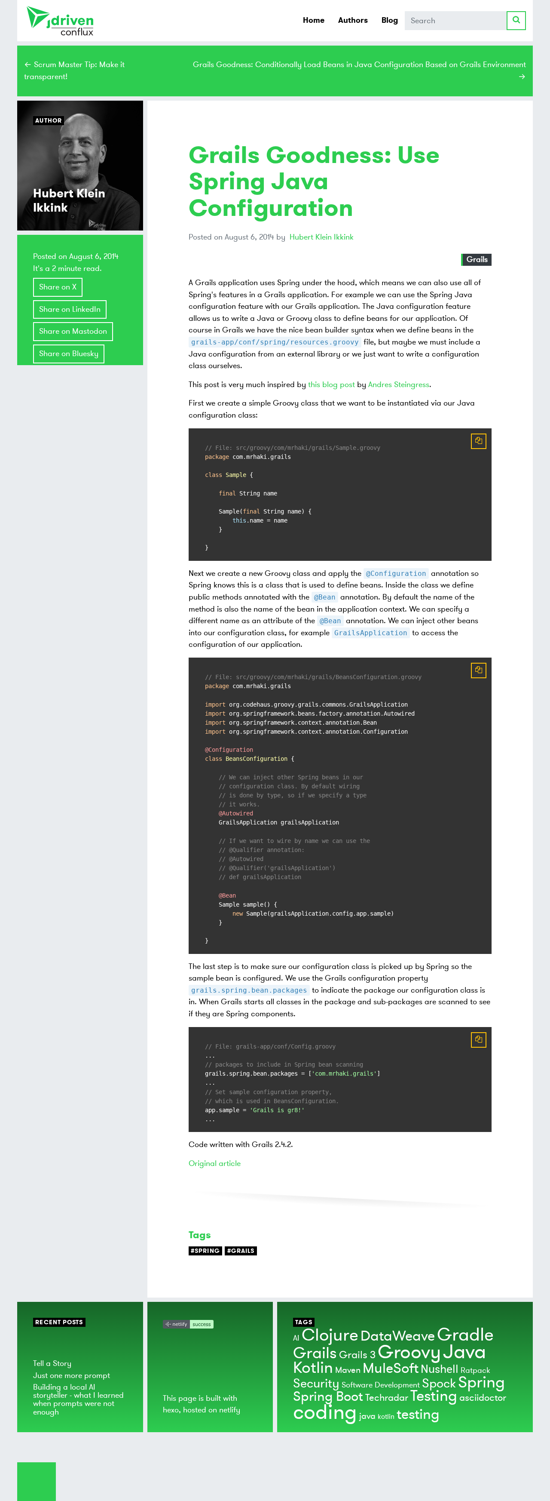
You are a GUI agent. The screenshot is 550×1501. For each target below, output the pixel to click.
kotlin (386, 1416)
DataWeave (398, 1336)
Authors (353, 20)
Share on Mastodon (73, 331)
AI (296, 1338)
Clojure (330, 1335)
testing (418, 1414)
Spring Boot (328, 1397)
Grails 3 (357, 1355)
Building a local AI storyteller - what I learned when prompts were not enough (78, 1399)
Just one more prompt (71, 1375)
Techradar (386, 1397)
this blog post (331, 384)
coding (325, 1412)
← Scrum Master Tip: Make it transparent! (74, 70)
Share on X (57, 287)
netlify (229, 1410)
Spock (439, 1383)
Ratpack (475, 1370)
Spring (481, 1382)
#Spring (205, 1251)
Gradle (465, 1335)
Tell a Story (52, 1363)
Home (313, 20)
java (367, 1416)
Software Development (381, 1385)
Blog (390, 20)
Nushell (439, 1369)
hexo (171, 1410)
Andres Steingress (398, 384)
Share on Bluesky (68, 353)
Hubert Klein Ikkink (322, 237)
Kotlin (313, 1367)
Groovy (409, 1352)
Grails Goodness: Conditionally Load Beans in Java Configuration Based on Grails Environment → (359, 70)
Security (316, 1383)
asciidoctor (482, 1397)
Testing (433, 1396)
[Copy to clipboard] (478, 441)
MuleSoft (391, 1368)
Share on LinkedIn (70, 309)
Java (464, 1352)
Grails (477, 259)
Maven (348, 1370)
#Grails (241, 1251)
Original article (215, 1163)
